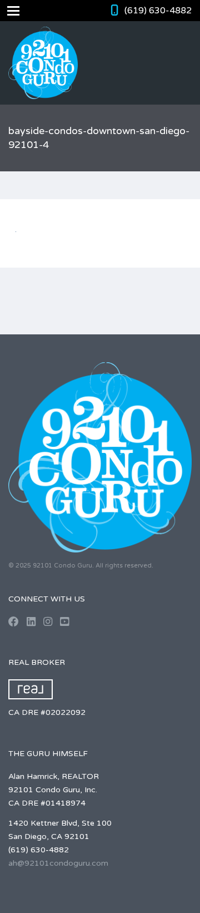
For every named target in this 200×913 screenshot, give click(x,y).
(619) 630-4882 (158, 10)
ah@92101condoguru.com (58, 863)
